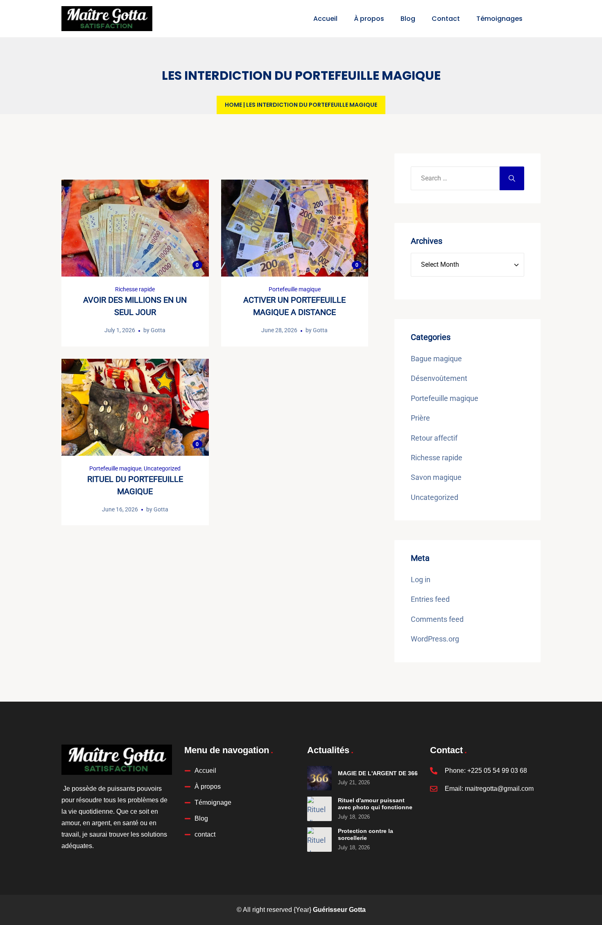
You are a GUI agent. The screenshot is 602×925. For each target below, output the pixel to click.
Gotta (158, 330)
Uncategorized (162, 468)
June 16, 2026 (120, 509)
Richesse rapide (135, 289)
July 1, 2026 (119, 330)
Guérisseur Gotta (339, 909)
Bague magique (436, 358)
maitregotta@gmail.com (499, 788)
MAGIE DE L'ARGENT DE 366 (378, 773)
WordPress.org (435, 639)
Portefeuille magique (295, 289)
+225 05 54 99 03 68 (497, 770)
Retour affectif (434, 438)
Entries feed (430, 599)
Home (233, 105)
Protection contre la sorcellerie (365, 835)
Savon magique (436, 477)
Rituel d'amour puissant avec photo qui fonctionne (375, 804)
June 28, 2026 (279, 330)
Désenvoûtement (439, 378)
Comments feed (437, 619)
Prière (420, 418)
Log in (420, 579)
